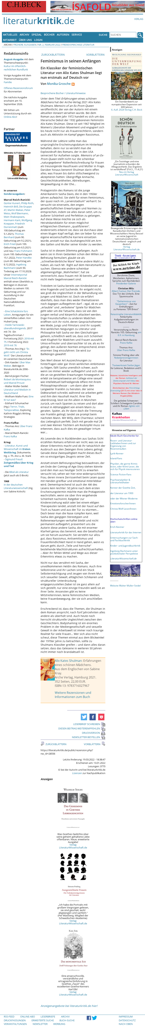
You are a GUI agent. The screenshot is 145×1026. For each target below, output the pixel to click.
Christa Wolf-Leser (120, 508)
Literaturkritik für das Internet (125, 532)
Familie (8, 82)
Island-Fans (116, 458)
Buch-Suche (67, 1020)
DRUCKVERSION (91, 732)
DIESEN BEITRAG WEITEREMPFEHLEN (79, 728)
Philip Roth (27, 203)
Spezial (37, 34)
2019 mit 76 (10, 345)
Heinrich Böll (11, 206)
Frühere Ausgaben (25, 44)
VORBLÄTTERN (95, 54)
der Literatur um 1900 (121, 493)
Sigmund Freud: (18, 463)
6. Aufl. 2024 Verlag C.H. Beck (126, 109)
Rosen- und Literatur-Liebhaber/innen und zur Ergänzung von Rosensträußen (123, 444)
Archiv (24, 34)
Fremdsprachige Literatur (78, 44)
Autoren (63, 34)
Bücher (49, 34)
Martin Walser (15, 210)
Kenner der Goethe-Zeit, (123, 487)
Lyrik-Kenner (116, 453)
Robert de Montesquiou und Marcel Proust (17, 381)
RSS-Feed (9, 1016)
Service (77, 34)
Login (38, 40)
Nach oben (126, 1024)
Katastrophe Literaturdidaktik (126, 314)
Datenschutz (127, 1020)
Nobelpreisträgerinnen (126, 357)
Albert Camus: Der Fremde (126, 290)
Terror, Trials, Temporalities (14, 408)
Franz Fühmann (23, 251)
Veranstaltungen (15, 1024)
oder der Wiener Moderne (124, 498)
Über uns (25, 40)
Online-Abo (10, 117)
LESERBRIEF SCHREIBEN (86, 724)
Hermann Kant (12, 220)
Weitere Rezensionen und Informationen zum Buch (73, 695)
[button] (84, 717)
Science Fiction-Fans (120, 474)
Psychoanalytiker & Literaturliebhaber (120, 481)
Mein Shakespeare (14, 216)
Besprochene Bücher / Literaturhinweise (63, 93)
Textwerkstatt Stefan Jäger (126, 365)
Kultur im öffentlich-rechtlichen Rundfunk (16, 67)
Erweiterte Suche (43, 1020)
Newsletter (40, 1024)
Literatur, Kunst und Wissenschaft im (17, 449)
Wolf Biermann (19, 213)
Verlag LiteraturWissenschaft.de (73, 846)
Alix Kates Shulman (68, 661)
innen (133, 508)
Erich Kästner (117, 526)
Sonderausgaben (14, 194)
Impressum (126, 1016)
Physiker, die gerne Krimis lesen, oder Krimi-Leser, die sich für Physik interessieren (125, 466)
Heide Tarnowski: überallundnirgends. (15, 326)
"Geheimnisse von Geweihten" (125, 302)
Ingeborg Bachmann (15, 266)
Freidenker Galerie (126, 283)
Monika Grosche (59, 84)
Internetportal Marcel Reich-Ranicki (15, 276)
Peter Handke (24, 257)
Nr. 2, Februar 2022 (49, 44)
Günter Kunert (12, 203)
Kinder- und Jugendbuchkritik (125, 545)
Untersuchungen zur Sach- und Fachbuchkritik (124, 539)
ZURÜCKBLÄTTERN (53, 54)
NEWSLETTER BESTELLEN (86, 737)
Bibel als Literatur (19, 472)
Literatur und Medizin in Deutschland (17, 391)
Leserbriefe (48, 1016)
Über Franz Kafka (126, 350)
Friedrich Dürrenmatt (14, 225)
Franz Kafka (10, 436)
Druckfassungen (15, 1020)
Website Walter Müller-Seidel (125, 585)
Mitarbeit (10, 40)
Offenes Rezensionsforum (18, 88)
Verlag (138, 19)
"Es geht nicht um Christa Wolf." (16, 352)
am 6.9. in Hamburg (129, 333)
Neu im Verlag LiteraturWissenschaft (126, 173)
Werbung (59, 1024)
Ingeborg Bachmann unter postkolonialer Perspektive (124, 552)
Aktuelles (10, 34)
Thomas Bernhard (14, 235)
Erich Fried (9, 244)
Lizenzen (77, 773)
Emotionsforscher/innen (123, 503)
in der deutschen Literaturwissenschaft (16, 486)
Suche (103, 35)
